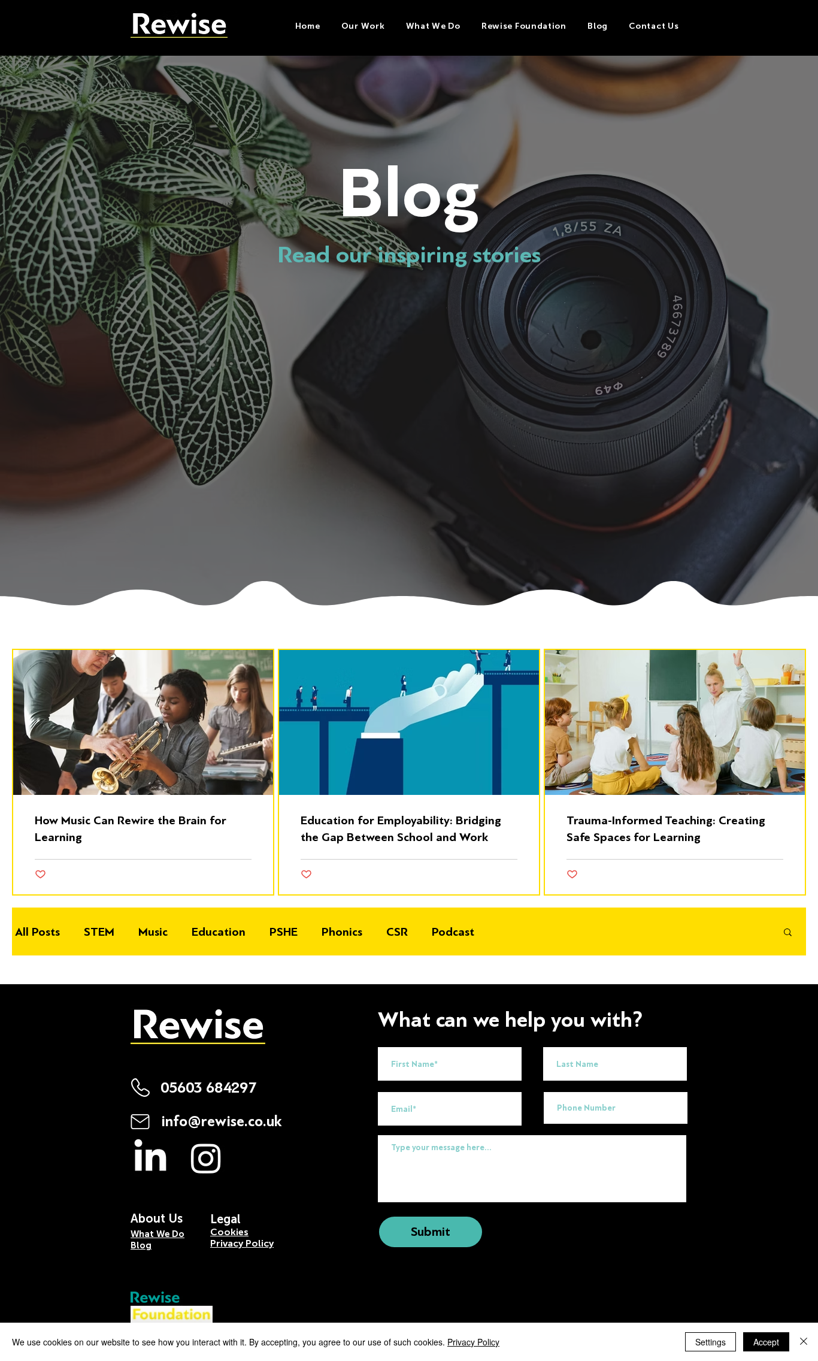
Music (153, 931)
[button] (433, 26)
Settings (710, 1342)
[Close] (803, 1341)
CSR (397, 931)
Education (219, 931)
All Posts (37, 931)
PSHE (283, 931)
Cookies (229, 1232)
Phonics (342, 931)
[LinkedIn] (150, 1158)
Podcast (453, 931)
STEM (99, 931)
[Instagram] (206, 1158)
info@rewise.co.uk (221, 1121)
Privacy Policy (473, 1342)
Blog (141, 1245)
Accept (766, 1342)
